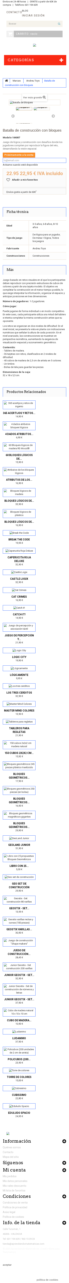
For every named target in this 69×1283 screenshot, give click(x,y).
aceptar (7, 1264)
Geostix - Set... (19, 908)
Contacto (8, 1152)
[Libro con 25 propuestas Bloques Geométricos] (19, 857)
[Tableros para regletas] (19, 722)
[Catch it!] (19, 608)
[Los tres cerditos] (19, 686)
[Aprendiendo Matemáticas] (34, 45)
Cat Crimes (19, 596)
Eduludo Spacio (19, 1112)
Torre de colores (19, 1077)
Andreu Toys (33, 80)
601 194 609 (31, 4)
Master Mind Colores (19, 710)
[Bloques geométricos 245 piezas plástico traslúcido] (19, 765)
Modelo (7, 137)
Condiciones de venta (15, 1202)
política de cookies (47, 1279)
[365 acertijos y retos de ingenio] (19, 404)
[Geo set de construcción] (19, 877)
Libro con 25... (19, 865)
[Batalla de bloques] (24, 108)
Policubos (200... (19, 1059)
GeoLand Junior (19, 844)
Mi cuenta (14, 1170)
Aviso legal (9, 1212)
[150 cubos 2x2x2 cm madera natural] (19, 744)
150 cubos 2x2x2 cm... (19, 753)
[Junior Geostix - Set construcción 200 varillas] (19, 966)
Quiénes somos (12, 1147)
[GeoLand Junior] (19, 838)
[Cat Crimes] (19, 590)
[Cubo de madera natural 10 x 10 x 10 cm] (19, 1012)
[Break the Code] (19, 533)
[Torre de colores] (19, 1070)
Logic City (19, 657)
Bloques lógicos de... (19, 500)
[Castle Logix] (19, 572)
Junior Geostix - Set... (19, 975)
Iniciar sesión (33, 15)
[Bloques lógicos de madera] (19, 492)
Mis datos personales (15, 1181)
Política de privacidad (15, 1207)
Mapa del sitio (11, 1156)
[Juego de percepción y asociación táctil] (19, 627)
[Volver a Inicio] (6, 80)
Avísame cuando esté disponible (20, 164)
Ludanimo (19, 1038)
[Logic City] (19, 650)
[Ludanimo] (19, 1031)
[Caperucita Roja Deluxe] (19, 551)
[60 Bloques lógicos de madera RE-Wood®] (19, 446)
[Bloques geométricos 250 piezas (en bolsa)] (19, 790)
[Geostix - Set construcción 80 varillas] (19, 900)
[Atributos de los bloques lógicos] (19, 471)
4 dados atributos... (19, 434)
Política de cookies (13, 1216)
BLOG (25, 10)
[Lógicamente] (19, 668)
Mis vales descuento (14, 1185)
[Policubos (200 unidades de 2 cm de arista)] (19, 1051)
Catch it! (19, 614)
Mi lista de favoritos (14, 1190)
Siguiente (53, 116)
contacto (14, 12)
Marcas (17, 80)
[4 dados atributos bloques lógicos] (19, 425)
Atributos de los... (19, 479)
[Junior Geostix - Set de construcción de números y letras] (19, 989)
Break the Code (19, 539)
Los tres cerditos (19, 692)
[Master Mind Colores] (19, 704)
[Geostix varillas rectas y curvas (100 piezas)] (19, 921)
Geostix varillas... (19, 929)
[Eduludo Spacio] (19, 1106)
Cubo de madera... (19, 1020)
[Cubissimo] (19, 1088)
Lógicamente (19, 674)
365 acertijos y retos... (19, 413)
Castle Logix (19, 578)
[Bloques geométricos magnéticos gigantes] (19, 815)
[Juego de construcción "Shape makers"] (19, 942)
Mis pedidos (10, 1176)
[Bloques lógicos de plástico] (19, 513)
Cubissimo (19, 1094)
